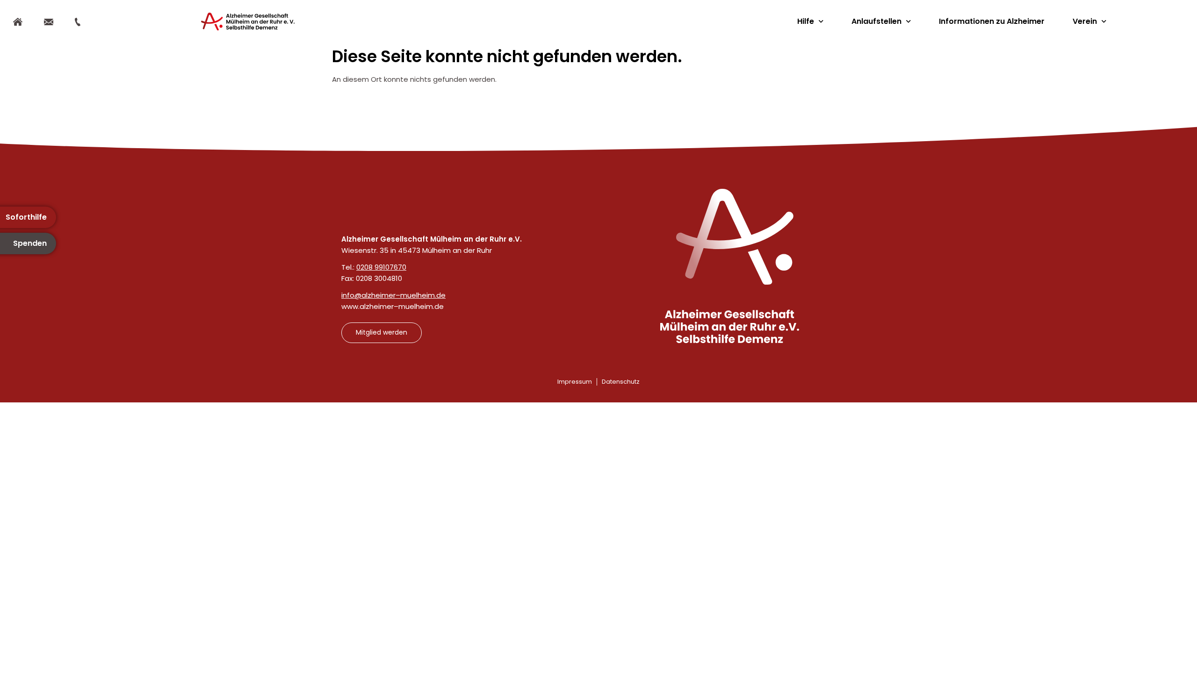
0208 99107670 (381, 267)
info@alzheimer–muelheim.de (393, 295)
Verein (1085, 21)
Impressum (574, 381)
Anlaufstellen (876, 21)
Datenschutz (621, 381)
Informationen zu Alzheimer (992, 21)
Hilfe (805, 21)
